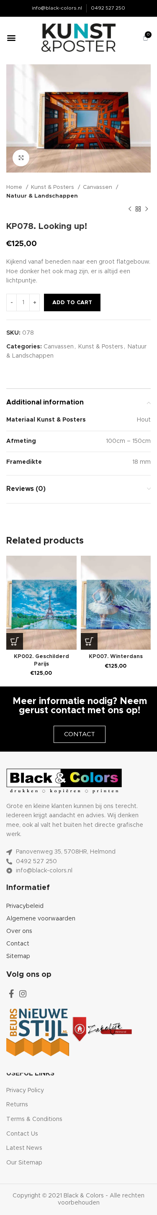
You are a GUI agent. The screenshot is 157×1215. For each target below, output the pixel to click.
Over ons (19, 931)
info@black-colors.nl (57, 7)
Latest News (24, 1148)
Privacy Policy (25, 1090)
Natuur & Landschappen (42, 196)
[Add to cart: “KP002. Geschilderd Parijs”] (14, 641)
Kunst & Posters (53, 187)
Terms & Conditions (34, 1119)
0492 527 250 (108, 7)
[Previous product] (130, 209)
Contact (17, 944)
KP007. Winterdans (116, 656)
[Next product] (146, 209)
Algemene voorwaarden (40, 919)
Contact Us (22, 1134)
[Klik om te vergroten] (21, 158)
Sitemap (18, 956)
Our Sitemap (24, 1163)
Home (15, 187)
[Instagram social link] (23, 993)
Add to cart (72, 302)
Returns (17, 1105)
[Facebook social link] (11, 993)
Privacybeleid (25, 906)
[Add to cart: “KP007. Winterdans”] (89, 641)
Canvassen (98, 187)
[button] (11, 38)
